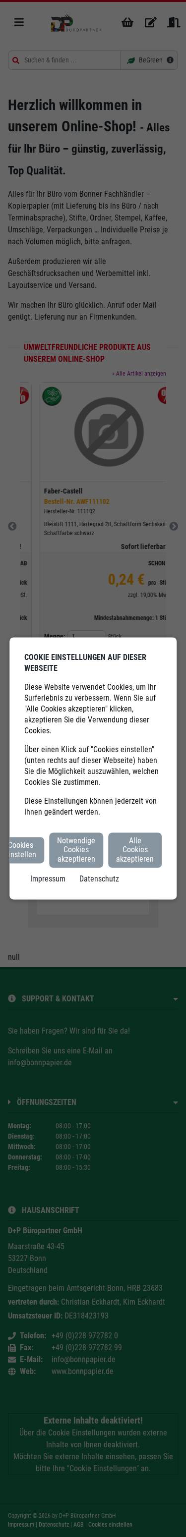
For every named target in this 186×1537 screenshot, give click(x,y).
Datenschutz (99, 879)
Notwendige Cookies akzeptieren (76, 850)
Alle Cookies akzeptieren (135, 850)
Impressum (47, 879)
